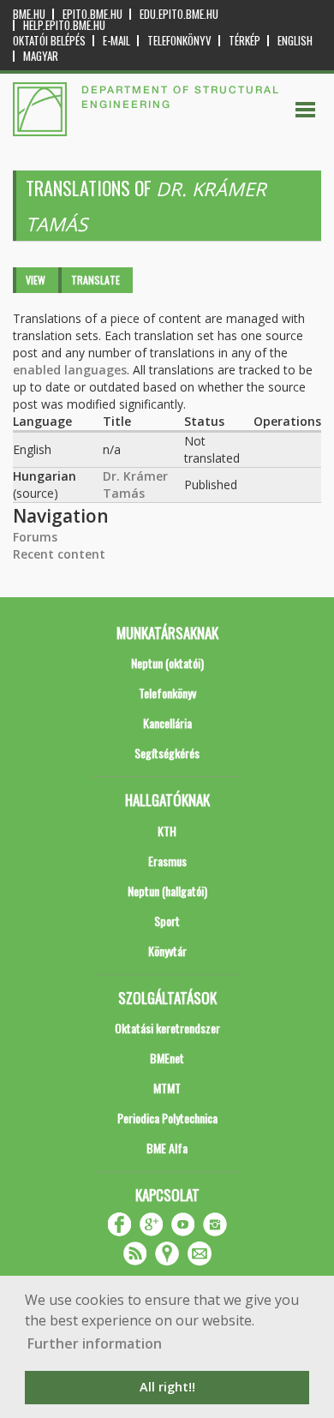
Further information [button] (94, 1343)
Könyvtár (167, 951)
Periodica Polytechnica (167, 1118)
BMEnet (167, 1058)
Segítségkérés (167, 753)
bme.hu (29, 14)
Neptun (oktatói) (167, 663)
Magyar (40, 56)
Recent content (59, 554)
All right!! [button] (167, 1387)
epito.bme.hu (92, 14)
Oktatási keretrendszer (167, 1028)
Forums (35, 537)
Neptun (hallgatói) (167, 891)
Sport (167, 921)
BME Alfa (167, 1148)
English (295, 40)
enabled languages (70, 370)
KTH (167, 831)
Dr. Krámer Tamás (135, 484)
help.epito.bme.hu (64, 25)
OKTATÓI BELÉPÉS (49, 40)
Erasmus (167, 861)
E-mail (116, 40)
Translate (95, 279)
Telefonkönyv (179, 40)
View (35, 279)
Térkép (244, 40)
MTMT (167, 1088)
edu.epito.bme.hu (179, 14)
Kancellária (167, 723)
